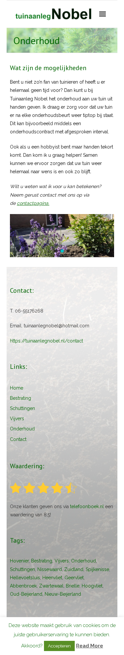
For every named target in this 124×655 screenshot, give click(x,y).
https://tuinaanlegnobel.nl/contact (46, 340)
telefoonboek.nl (87, 506)
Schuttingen (22, 408)
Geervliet (74, 577)
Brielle (72, 585)
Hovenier (19, 560)
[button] (56, 251)
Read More (89, 646)
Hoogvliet (92, 585)
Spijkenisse (97, 569)
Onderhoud (22, 428)
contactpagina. (33, 203)
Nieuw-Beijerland (63, 594)
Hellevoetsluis (25, 577)
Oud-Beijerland (26, 594)
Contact (18, 439)
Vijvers (17, 418)
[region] (62, 235)
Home (16, 388)
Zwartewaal (51, 585)
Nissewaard (49, 569)
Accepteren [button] (59, 645)
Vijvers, (62, 560)
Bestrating (20, 398)
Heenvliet (52, 577)
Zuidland (73, 569)
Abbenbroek (23, 585)
